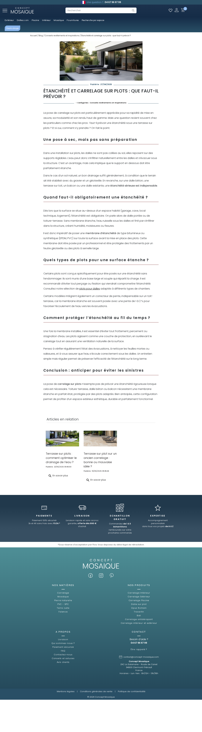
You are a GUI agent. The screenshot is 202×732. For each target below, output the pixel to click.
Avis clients (63, 662)
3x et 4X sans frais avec (44, 523)
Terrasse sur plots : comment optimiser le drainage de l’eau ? (61, 458)
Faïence (63, 611)
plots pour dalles (89, 288)
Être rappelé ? (139, 649)
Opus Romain (139, 608)
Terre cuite (63, 608)
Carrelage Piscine (139, 600)
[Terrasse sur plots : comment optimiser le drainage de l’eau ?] (62, 438)
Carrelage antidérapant (139, 619)
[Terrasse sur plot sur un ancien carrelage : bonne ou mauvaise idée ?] (100, 438)
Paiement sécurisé (63, 647)
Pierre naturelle (63, 600)
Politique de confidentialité (131, 691)
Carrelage (63, 592)
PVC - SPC (63, 604)
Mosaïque (63, 596)
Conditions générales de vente (96, 691)
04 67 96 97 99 (113, 2)
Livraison (63, 639)
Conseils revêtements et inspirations (108, 102)
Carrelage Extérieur (139, 596)
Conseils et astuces (63, 658)
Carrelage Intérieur (139, 592)
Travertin (139, 611)
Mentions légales (65, 691)
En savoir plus (58, 476)
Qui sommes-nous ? (63, 643)
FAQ (63, 650)
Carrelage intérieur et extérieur (139, 623)
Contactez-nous (63, 654)
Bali (139, 615)
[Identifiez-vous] (176, 10)
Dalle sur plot (138, 604)
